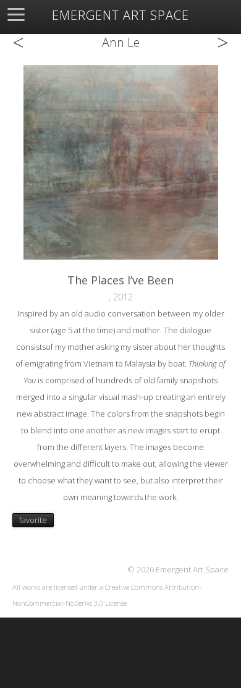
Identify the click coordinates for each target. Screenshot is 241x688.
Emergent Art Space (120, 15)
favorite (33, 519)
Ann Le (121, 42)
